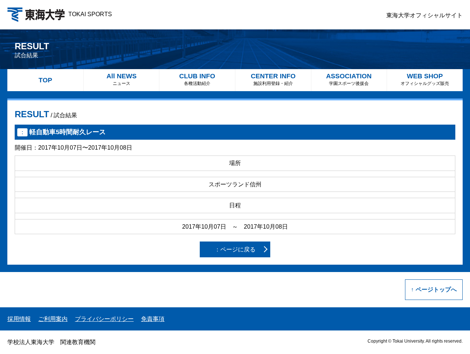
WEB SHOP (425, 79)
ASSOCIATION (349, 79)
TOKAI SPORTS (90, 14)
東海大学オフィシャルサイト (424, 15)
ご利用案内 (53, 319)
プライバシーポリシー (104, 319)
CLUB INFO (197, 79)
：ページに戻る (235, 249)
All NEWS (121, 79)
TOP (45, 80)
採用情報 (19, 319)
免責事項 (152, 319)
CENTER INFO (273, 79)
